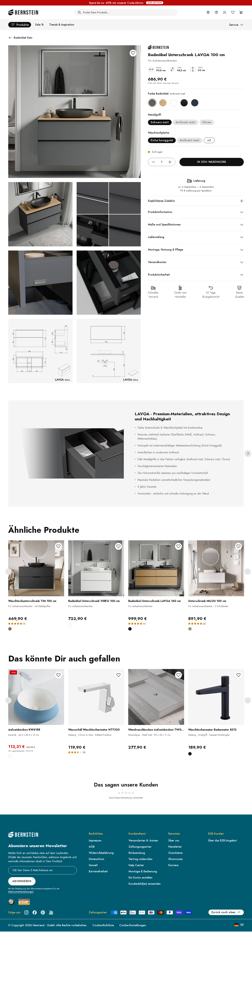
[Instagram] (26, 912)
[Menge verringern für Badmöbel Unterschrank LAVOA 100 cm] (153, 162)
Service (233, 25)
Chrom (206, 122)
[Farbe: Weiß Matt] (173, 102)
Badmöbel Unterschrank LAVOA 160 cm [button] (154, 601)
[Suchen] (79, 12)
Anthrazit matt (185, 122)
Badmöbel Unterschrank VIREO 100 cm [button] (94, 601)
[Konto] (224, 12)
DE (242, 925)
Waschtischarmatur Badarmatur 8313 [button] (212, 730)
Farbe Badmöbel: (166, 94)
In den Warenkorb (211, 162)
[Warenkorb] (241, 12)
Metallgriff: (154, 115)
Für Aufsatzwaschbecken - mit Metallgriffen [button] (29, 606)
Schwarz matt (160, 122)
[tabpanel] (36, 587)
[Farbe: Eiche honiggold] (162, 102)
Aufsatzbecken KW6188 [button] (24, 730)
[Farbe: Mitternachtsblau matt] (194, 102)
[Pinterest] (43, 912)
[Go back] (10, 38)
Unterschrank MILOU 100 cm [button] (207, 601)
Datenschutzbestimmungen (21, 891)
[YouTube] (51, 912)
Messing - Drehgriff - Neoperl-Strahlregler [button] (209, 735)
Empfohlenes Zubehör (161, 201)
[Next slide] (247, 453)
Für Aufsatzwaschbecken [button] (80, 606)
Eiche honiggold (162, 140)
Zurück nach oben (223, 912)
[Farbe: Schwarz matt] (184, 102)
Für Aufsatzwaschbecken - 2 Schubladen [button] (208, 606)
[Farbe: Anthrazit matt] (152, 102)
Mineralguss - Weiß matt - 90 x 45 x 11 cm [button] (149, 735)
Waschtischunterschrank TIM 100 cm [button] (32, 601)
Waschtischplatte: (159, 133)
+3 (209, 140)
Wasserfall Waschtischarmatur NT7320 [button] (94, 730)
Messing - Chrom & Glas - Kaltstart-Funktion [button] (89, 735)
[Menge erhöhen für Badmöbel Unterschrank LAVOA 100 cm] (170, 162)
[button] (36, 581)
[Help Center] (216, 12)
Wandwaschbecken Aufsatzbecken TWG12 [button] (156, 730)
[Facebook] (35, 912)
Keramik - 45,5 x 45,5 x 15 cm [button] (23, 735)
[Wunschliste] (233, 12)
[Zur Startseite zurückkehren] (23, 12)
